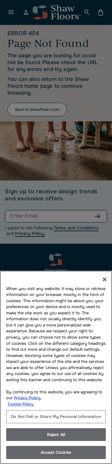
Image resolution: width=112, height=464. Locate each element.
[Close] (104, 279)
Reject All (56, 434)
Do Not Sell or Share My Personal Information (56, 416)
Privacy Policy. (28, 398)
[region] (56, 367)
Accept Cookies (56, 452)
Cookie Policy (21, 404)
